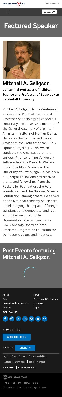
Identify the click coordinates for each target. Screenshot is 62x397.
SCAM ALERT (9, 367)
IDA (13, 383)
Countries (38, 303)
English (24, 347)
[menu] (7, 11)
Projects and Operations (46, 299)
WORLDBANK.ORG (52, 3)
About (6, 294)
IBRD (6, 383)
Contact (41, 361)
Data (5, 299)
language (48, 12)
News (36, 294)
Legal (5, 356)
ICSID (35, 383)
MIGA (27, 383)
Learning (7, 307)
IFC (19, 383)
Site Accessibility (37, 356)
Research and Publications (15, 303)
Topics (37, 307)
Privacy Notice (18, 356)
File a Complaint (27, 367)
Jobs (31, 361)
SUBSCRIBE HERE (15, 337)
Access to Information (15, 361)
